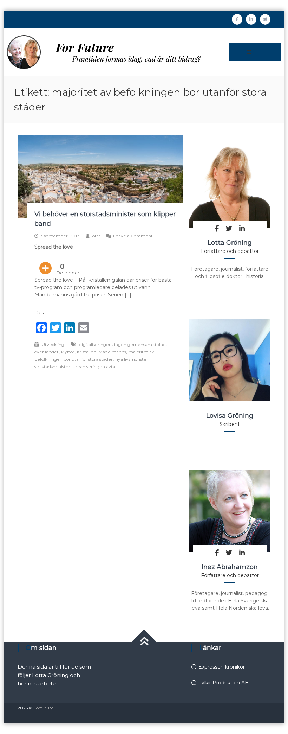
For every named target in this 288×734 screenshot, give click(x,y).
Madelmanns (112, 352)
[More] (45, 263)
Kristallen (86, 352)
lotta (96, 235)
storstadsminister (52, 366)
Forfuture (44, 707)
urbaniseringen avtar (95, 366)
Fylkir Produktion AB (223, 682)
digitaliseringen (95, 344)
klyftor (67, 352)
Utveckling (53, 344)
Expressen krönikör (221, 667)
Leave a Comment (133, 235)
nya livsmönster (131, 359)
